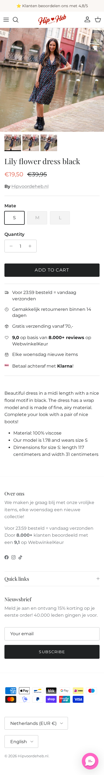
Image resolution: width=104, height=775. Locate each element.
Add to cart (52, 270)
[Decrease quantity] (9, 246)
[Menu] (6, 20)
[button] (90, 761)
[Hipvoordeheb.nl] (52, 19)
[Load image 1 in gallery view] (52, 80)
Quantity (14, 234)
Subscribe (52, 651)
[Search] (18, 20)
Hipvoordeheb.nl (30, 186)
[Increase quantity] (31, 246)
